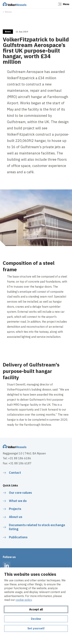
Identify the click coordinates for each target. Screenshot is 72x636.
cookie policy (24, 600)
